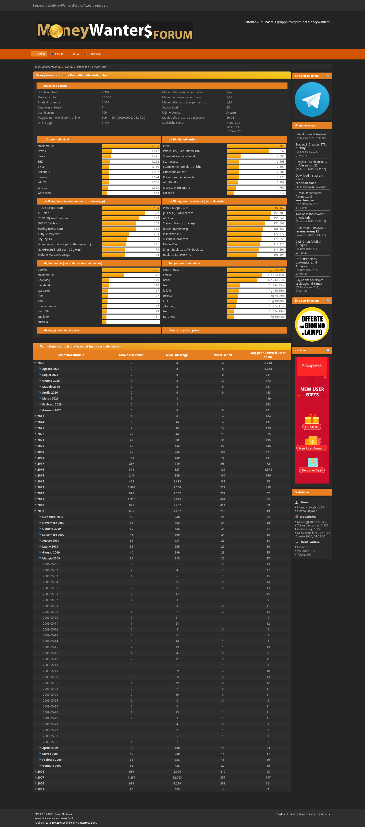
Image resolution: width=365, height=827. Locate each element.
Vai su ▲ (325, 814)
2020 (40, 446)
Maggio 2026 (51, 387)
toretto (42, 188)
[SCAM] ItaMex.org (50, 223)
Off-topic (168, 193)
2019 (40, 452)
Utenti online (310, 542)
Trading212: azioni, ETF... (312, 144)
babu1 (42, 301)
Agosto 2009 (50, 541)
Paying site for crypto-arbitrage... (310, 282)
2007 (40, 777)
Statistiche (302, 492)
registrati (101, 5)
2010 (40, 505)
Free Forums (53, 818)
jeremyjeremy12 (307, 231)
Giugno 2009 (51, 552)
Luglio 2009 (50, 546)
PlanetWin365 (172, 234)
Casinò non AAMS (307, 241)
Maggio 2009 (51, 558)
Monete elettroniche (176, 188)
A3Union (43, 213)
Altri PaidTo (170, 182)
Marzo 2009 (50, 754)
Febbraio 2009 (52, 760)
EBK (40, 161)
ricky (302, 148)
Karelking (44, 280)
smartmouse (305, 200)
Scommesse (170, 161)
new (40, 296)
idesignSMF (67, 818)
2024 (40, 422)
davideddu (45, 285)
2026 (40, 363)
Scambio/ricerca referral (179, 156)
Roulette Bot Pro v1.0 (177, 255)
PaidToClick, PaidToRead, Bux (181, 151)
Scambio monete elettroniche (182, 167)
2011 (40, 499)
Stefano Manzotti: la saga (54, 255)
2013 (40, 487)
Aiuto (293, 814)
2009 (40, 511)
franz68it (44, 311)
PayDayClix (45, 239)
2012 (40, 493)
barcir (41, 156)
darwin (42, 177)
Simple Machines (63, 814)
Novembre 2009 (53, 523)
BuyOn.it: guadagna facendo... (308, 194)
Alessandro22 (308, 165)
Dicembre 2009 (52, 517)
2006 (40, 783)
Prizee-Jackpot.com (50, 208)
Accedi (88, 5)
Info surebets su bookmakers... (306, 260)
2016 (40, 469)
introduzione (304, 134)
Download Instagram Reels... (309, 177)
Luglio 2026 (50, 375)
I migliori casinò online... (311, 162)
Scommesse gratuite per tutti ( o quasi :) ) (64, 244)
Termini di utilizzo (308, 814)
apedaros (44, 291)
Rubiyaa (301, 245)
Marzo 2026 (50, 398)
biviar (41, 167)
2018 (40, 458)
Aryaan (321, 134)
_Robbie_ (169, 306)
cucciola (43, 322)
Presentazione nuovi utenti (180, 177)
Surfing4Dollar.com (50, 229)
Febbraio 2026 (52, 404)
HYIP (166, 146)
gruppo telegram (289, 22)
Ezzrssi (42, 151)
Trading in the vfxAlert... (311, 214)
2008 (40, 771)
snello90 (43, 317)
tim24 (318, 284)
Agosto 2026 (50, 369)
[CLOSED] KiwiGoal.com (53, 218)
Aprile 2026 (50, 392)
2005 (40, 789)
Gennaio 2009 (51, 766)
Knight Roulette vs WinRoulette (183, 249)
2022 (40, 434)
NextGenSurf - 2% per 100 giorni (59, 249)
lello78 (42, 182)
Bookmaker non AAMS (310, 228)
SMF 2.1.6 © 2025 (44, 814)
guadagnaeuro (47, 306)
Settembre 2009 (53, 535)
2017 (40, 464)
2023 (40, 428)
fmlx (166, 311)
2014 (40, 481)
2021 (40, 440)
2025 (40, 416)
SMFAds (39, 818)
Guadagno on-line (174, 172)
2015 (40, 475)
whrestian (44, 193)
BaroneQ (44, 172)
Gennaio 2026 (51, 410)
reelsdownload (306, 183)
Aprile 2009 (50, 748)
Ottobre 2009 (51, 529)
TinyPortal (282, 814)
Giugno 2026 (51, 381)
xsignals (304, 218)
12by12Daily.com (49, 234)
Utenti (304, 502)
